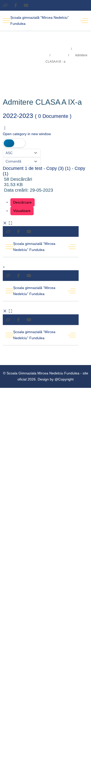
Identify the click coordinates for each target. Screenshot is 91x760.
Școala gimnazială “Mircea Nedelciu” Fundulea (39, 20)
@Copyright (64, 379)
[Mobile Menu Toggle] (6, 21)
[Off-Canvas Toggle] (84, 21)
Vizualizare (22, 211)
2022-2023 (37, 115)
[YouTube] (26, 5)
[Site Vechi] (5, 5)
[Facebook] (15, 5)
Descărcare (22, 202)
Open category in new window (27, 134)
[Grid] (9, 143)
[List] (19, 143)
